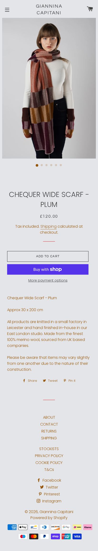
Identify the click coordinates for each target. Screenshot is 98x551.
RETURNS (49, 431)
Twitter (51, 487)
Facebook (51, 480)
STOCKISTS (49, 449)
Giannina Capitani (49, 9)
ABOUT (49, 417)
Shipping (48, 226)
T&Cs (49, 469)
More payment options (48, 280)
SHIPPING (49, 438)
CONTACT (49, 424)
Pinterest (51, 494)
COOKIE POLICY (49, 462)
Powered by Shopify (49, 517)
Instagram (51, 501)
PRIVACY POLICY (49, 455)
